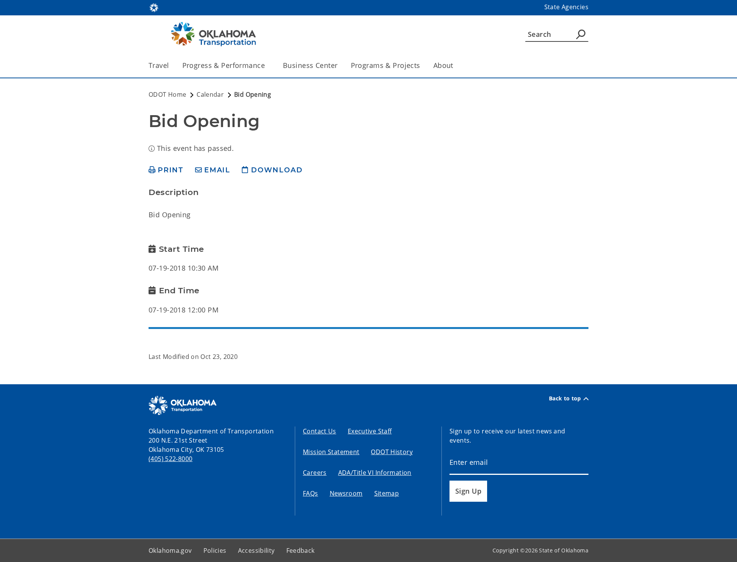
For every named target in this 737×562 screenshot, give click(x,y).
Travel (159, 65)
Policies (214, 550)
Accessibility (256, 550)
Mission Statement (331, 452)
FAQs (310, 493)
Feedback (300, 550)
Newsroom (346, 493)
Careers (315, 472)
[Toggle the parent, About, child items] (455, 65)
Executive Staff (370, 431)
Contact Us (319, 431)
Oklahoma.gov (170, 550)
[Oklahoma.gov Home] (154, 7)
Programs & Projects (385, 65)
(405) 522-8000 (170, 459)
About (443, 65)
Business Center (310, 65)
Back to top (565, 398)
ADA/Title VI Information (374, 472)
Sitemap (386, 493)
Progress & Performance (223, 65)
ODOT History (392, 452)
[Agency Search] (580, 34)
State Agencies (566, 7)
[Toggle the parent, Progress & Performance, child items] (267, 65)
